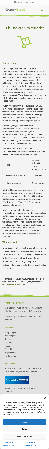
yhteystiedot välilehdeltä (13, 285)
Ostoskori (9, 343)
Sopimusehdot (11, 353)
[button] (45, 397)
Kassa (7, 346)
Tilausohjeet (10, 336)
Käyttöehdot (10, 356)
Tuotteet (8, 339)
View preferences (24, 437)
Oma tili (8, 349)
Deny (24, 429)
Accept (24, 422)
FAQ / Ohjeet (11, 333)
